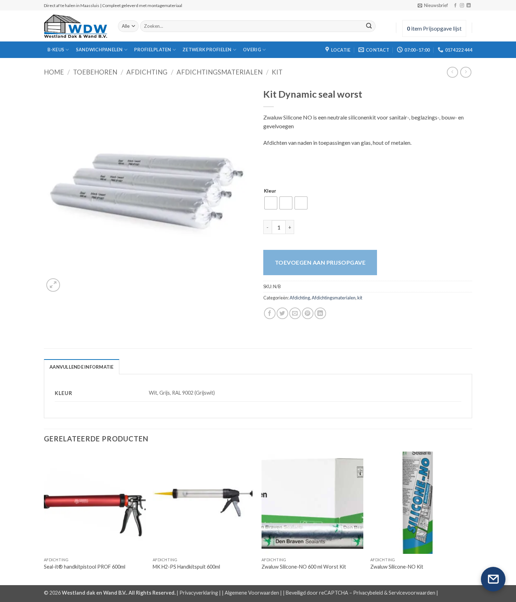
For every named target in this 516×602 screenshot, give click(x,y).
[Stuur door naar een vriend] (295, 313)
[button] (433, 5)
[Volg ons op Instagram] (462, 5)
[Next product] (452, 72)
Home (54, 72)
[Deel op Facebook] (270, 313)
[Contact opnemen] (493, 579)
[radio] (271, 203)
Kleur (270, 191)
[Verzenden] (369, 26)
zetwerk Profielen (207, 49)
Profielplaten (152, 49)
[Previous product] (465, 72)
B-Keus (56, 49)
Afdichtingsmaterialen (220, 72)
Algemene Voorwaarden (252, 593)
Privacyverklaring (198, 593)
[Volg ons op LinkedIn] (469, 5)
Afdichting (146, 72)
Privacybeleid (368, 593)
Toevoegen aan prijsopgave (320, 262)
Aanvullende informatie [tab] (81, 367)
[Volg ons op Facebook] (455, 5)
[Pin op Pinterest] (307, 313)
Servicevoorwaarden (412, 593)
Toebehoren (95, 72)
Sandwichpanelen (99, 49)
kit (277, 72)
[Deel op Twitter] (282, 313)
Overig (252, 49)
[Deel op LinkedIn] (320, 313)
